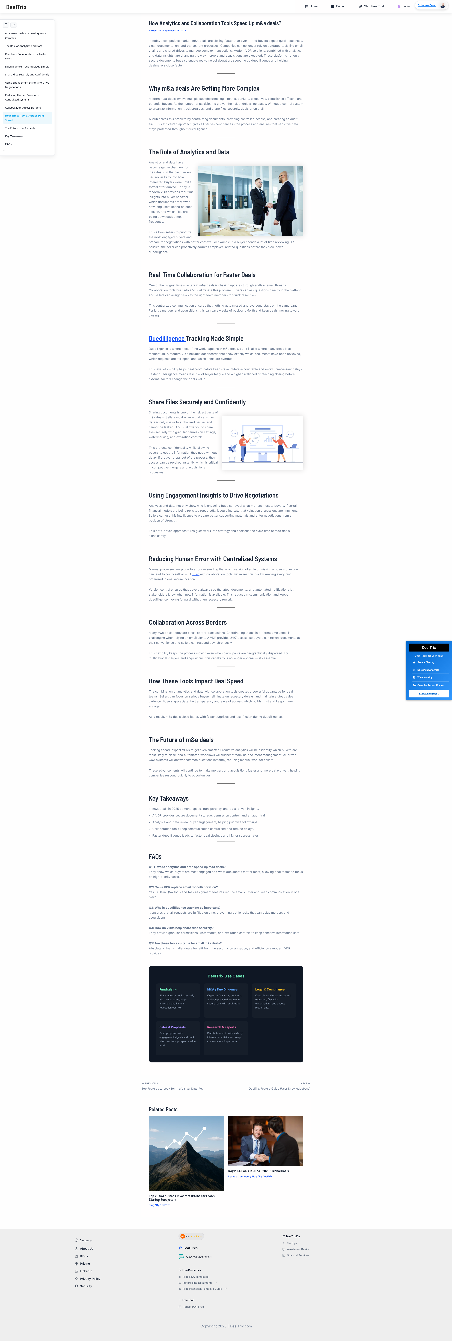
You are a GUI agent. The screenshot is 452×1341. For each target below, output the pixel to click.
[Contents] (6, 25)
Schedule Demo (427, 5)
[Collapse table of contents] (13, 25)
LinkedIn (86, 1271)
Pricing (340, 6)
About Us (86, 1248)
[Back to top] (4, 151)
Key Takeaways (14, 136)
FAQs (8, 144)
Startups (292, 1243)
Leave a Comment (239, 1176)
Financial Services (298, 1255)
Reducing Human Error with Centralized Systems (22, 97)
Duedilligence (167, 338)
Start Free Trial (374, 6)
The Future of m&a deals (20, 128)
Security (86, 1286)
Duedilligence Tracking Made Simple (27, 66)
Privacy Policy (90, 1279)
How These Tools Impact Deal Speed (24, 118)
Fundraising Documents (197, 1282)
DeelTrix (16, 6)
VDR (196, 574)
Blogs (84, 1256)
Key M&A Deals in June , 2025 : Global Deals (258, 1171)
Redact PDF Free (193, 1306)
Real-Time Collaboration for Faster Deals (25, 56)
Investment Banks (298, 1249)
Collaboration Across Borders (23, 107)
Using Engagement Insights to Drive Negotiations (27, 85)
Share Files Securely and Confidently (27, 74)
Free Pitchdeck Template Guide (202, 1288)
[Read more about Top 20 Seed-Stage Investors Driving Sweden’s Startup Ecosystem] (186, 1153)
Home (313, 6)
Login (406, 6)
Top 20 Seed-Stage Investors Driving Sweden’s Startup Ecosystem (182, 1198)
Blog (151, 1204)
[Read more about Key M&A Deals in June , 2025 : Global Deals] (265, 1141)
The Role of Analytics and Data (23, 46)
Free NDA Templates (196, 1276)
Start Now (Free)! (429, 693)
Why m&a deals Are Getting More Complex (25, 36)
